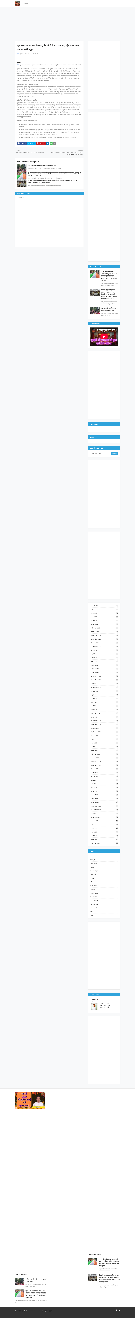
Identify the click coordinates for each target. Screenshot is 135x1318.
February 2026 (104, 628)
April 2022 (104, 791)
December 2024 (104, 676)
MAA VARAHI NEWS (34, 1311)
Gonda (93, 878)
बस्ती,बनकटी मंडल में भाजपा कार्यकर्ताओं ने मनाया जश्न (42, 165)
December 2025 (104, 635)
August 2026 (104, 606)
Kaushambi (94, 893)
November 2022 (104, 765)
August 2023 (104, 735)
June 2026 (104, 613)
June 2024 (104, 698)
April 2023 (104, 747)
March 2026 (104, 624)
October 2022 (104, 769)
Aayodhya (94, 856)
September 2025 (104, 646)
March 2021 (104, 839)
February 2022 (104, 799)
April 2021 (104, 836)
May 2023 (104, 743)
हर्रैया (92, 915)
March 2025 (104, 665)
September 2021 (104, 817)
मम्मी (92, 912)
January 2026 (104, 632)
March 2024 (104, 710)
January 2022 (104, 802)
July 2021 (104, 824)
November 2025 (104, 639)
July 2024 (104, 695)
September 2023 (104, 732)
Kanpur (93, 889)
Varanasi (94, 908)
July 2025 (104, 654)
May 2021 (104, 832)
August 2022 (104, 776)
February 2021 (104, 843)
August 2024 (104, 691)
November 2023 (104, 724)
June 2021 (104, 828)
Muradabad (95, 904)
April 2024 (104, 706)
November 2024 (104, 680)
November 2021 (104, 810)
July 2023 (104, 739)
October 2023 (104, 728)
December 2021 (104, 806)
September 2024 (104, 687)
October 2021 (104, 813)
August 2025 (104, 650)
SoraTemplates (27, 1315)
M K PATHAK (25, 54)
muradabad (95, 900)
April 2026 (104, 620)
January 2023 (104, 758)
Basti (92, 867)
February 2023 (104, 754)
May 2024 (104, 702)
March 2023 (104, 750)
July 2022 (104, 780)
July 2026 (104, 609)
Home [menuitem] (26, 4)
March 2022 (104, 795)
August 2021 (104, 821)
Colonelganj (95, 871)
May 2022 (104, 787)
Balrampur (94, 863)
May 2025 (104, 661)
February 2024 (104, 713)
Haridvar (94, 886)
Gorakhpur (94, 882)
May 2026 (104, 617)
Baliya (93, 860)
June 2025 (104, 658)
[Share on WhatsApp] (20, 62)
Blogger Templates (49, 1315)
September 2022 (104, 773)
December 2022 (104, 761)
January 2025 (104, 672)
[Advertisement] (104, 75)
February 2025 (104, 669)
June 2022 (104, 784)
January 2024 (104, 717)
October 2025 (104, 643)
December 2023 (104, 721)
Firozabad (94, 874)
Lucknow (94, 897)
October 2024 (104, 684)
